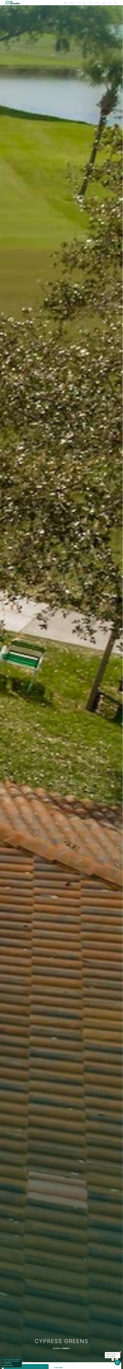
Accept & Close (8, 1365)
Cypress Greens (61, 1341)
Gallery (97, 2)
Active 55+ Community (61, 1348)
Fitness (104, 2)
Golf (109, 2)
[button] (113, 1359)
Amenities (73, 2)
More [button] (115, 2)
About (66, 2)
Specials (90, 2)
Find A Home (81, 2)
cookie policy (8, 1363)
